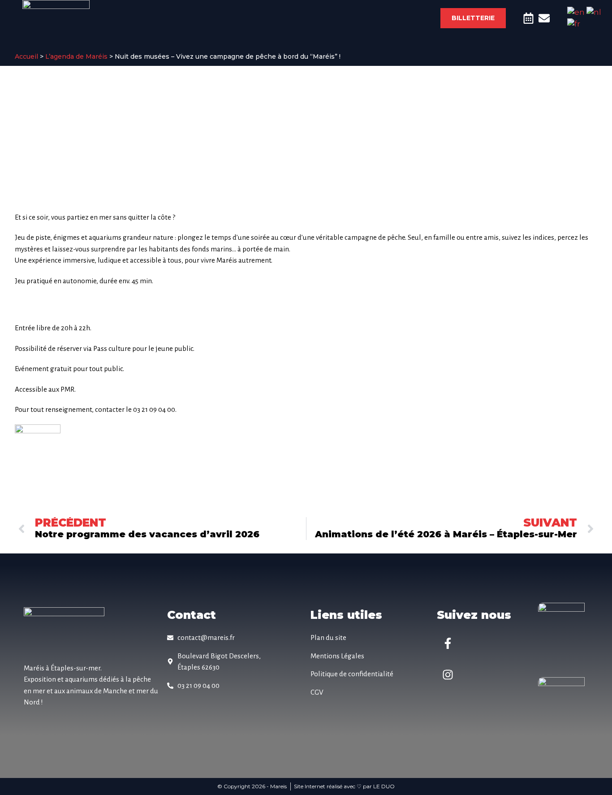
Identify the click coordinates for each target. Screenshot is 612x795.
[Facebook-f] (448, 643)
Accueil (26, 56)
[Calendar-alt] (528, 18)
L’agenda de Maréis (76, 56)
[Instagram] (448, 674)
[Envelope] (544, 18)
